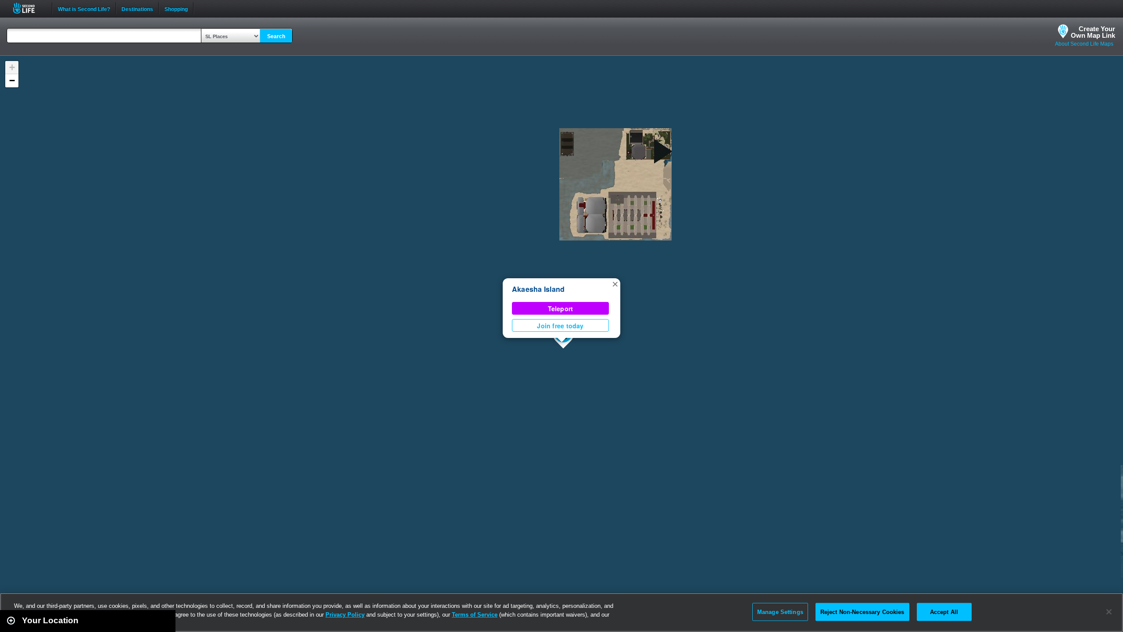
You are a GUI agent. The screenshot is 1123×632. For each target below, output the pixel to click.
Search (276, 36)
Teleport (560, 308)
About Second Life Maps (1084, 44)
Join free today (560, 325)
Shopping (176, 8)
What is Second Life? (84, 8)
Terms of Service (474, 614)
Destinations (137, 8)
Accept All (944, 611)
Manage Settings (780, 611)
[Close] (1109, 611)
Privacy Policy (345, 614)
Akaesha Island (538, 289)
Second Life (28, 8)
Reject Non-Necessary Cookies (862, 611)
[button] (615, 283)
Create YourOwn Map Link (1093, 32)
